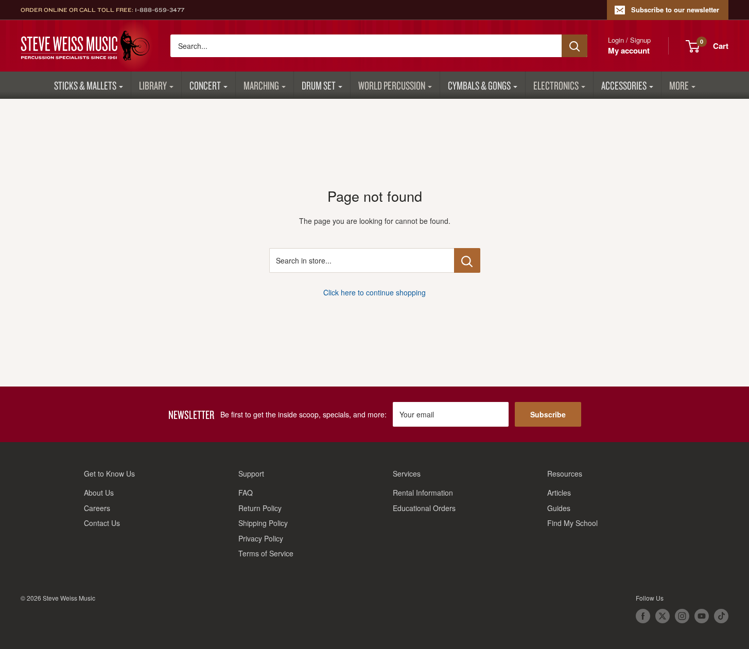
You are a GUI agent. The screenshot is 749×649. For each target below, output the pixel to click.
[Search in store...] (467, 260)
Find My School (572, 523)
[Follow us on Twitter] (662, 616)
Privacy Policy (260, 538)
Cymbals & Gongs (479, 85)
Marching (261, 85)
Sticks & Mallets (85, 85)
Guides (558, 508)
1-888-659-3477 (159, 9)
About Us (99, 492)
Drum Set (319, 85)
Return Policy (260, 508)
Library (153, 85)
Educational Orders (424, 508)
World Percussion (391, 85)
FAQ (245, 492)
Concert (205, 85)
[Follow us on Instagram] (682, 616)
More (679, 85)
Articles (559, 492)
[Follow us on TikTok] (721, 616)
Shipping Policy (263, 523)
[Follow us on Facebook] (643, 616)
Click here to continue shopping (374, 292)
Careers (97, 508)
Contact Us (102, 523)
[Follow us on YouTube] (701, 616)
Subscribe (548, 414)
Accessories (624, 85)
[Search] (574, 45)
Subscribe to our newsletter (675, 9)
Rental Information (423, 492)
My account (629, 50)
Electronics (556, 85)
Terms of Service (265, 553)
